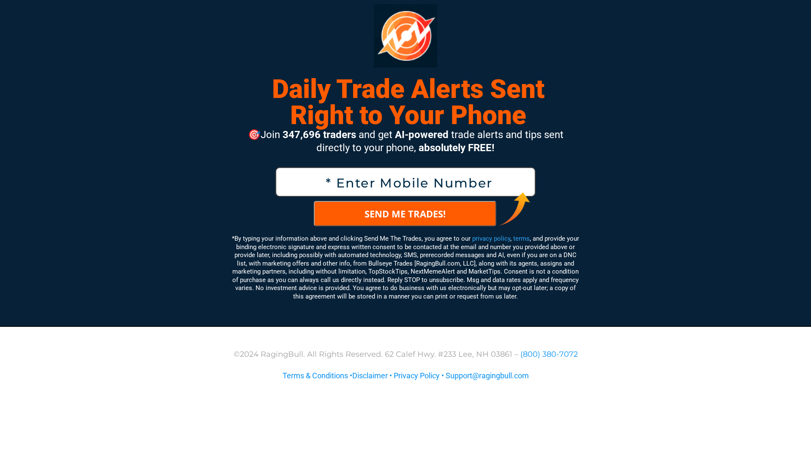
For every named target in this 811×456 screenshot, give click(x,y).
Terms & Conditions (315, 375)
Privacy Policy (417, 375)
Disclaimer (370, 375)
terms (521, 238)
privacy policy (491, 238)
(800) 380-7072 (549, 354)
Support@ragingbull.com (487, 375)
